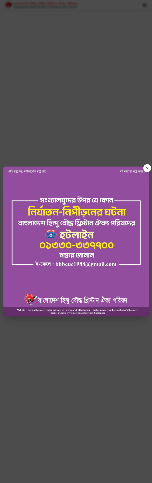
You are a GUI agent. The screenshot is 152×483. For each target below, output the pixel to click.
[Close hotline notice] (147, 168)
